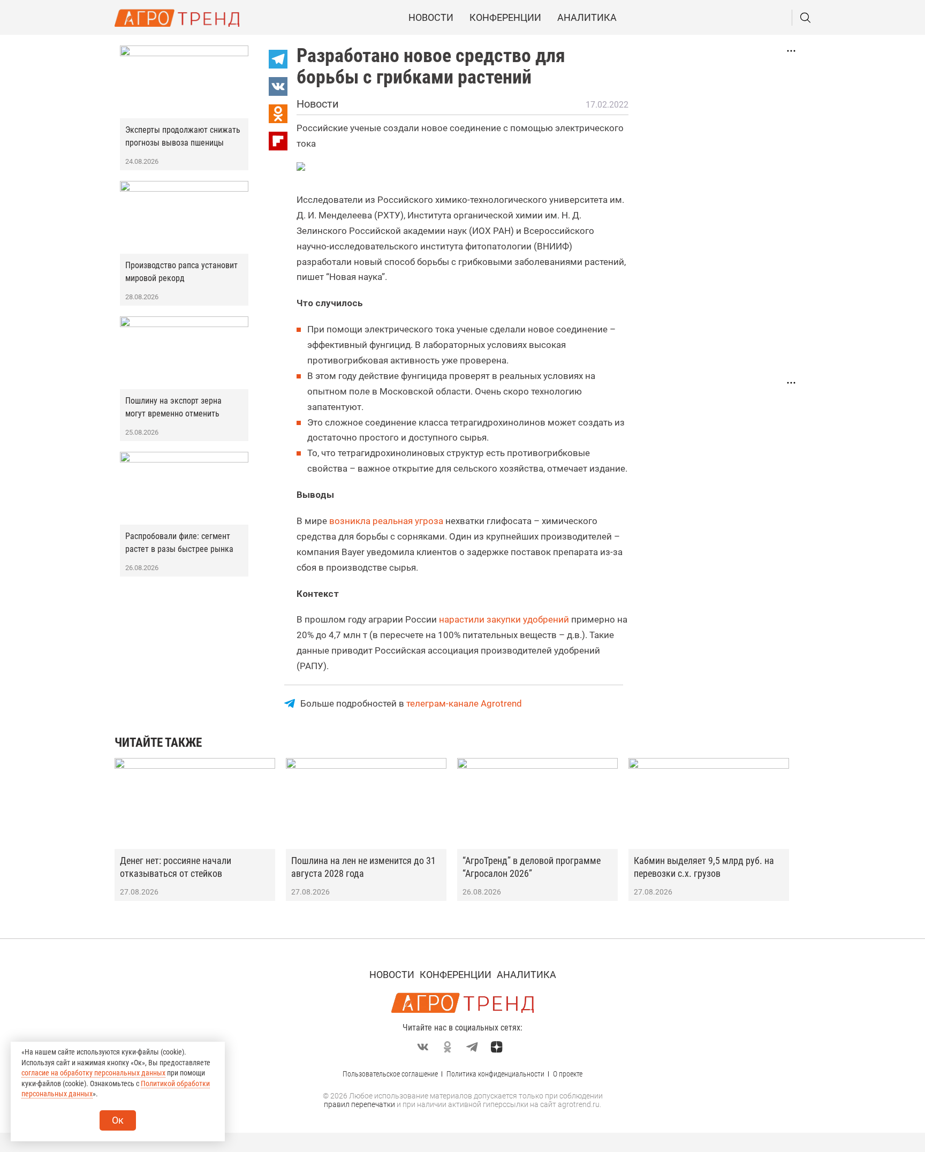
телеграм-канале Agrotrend (464, 703)
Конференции (505, 17)
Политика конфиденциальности (495, 1074)
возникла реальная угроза (387, 521)
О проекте (567, 1074)
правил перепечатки (359, 1104)
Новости (430, 17)
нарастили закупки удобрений (504, 619)
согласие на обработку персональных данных (93, 1072)
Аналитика (587, 17)
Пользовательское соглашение (390, 1074)
